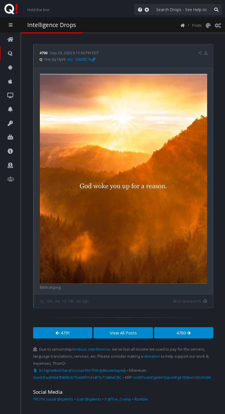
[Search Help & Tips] (139, 9)
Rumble (141, 399)
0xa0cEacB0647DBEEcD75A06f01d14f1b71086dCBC (77, 377)
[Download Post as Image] (206, 52)
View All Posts (123, 333)
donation (152, 356)
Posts (197, 25)
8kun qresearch (187, 301)
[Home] (182, 25)
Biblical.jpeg (50, 287)
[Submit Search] (216, 9)
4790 (43, 52)
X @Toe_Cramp (117, 399)
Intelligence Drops (51, 25)
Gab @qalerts (88, 399)
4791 (64, 333)
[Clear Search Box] (148, 9)
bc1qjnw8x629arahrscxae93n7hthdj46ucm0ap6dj (82, 370)
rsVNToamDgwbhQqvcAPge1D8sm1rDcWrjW (172, 377)
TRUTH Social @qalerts (53, 399)
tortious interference (91, 349)
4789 (181, 333)
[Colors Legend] (208, 25)
